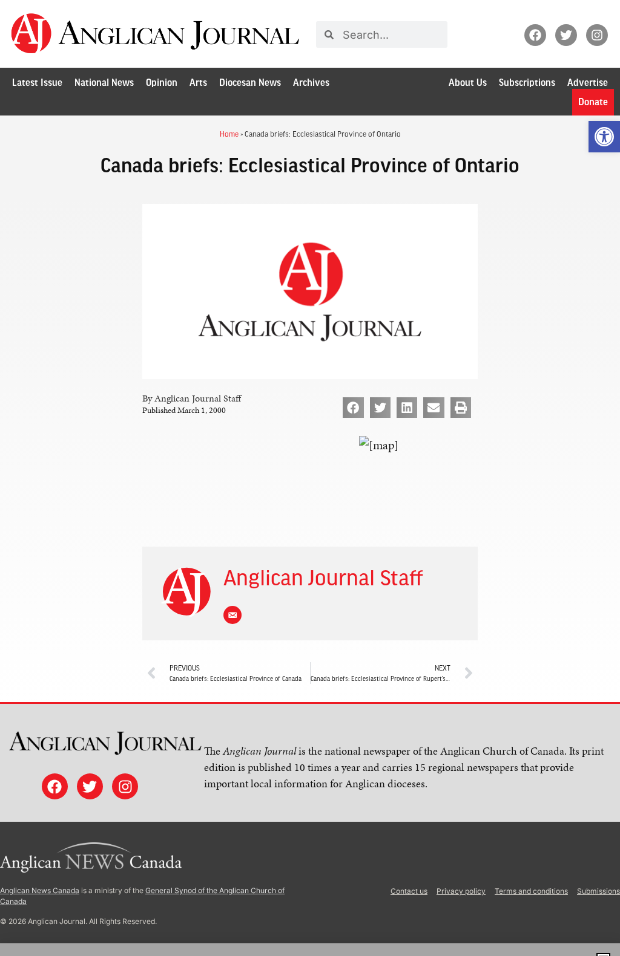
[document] (310, 478)
